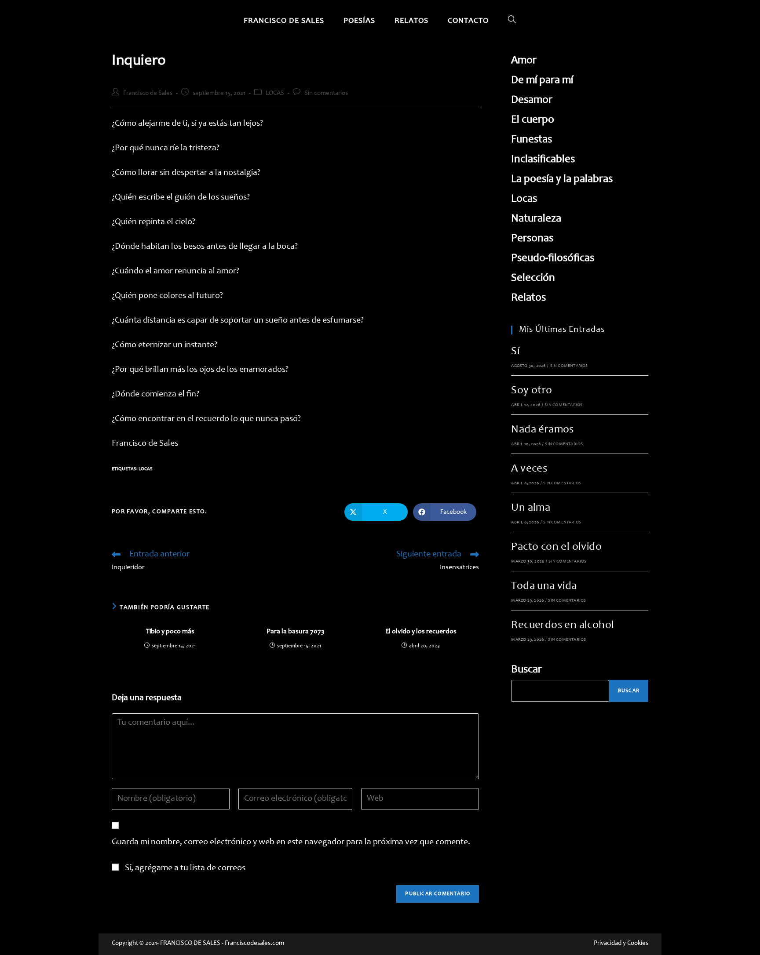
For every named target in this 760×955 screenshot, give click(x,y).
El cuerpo (532, 120)
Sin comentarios (326, 93)
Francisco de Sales (147, 93)
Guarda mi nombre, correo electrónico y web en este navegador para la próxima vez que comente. (291, 842)
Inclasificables (543, 159)
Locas (146, 469)
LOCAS (275, 93)
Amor (524, 60)
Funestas (531, 139)
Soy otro (531, 390)
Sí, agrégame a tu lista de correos (184, 868)
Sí (515, 351)
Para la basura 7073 (296, 631)
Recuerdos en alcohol (562, 625)
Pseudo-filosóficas (552, 258)
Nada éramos (542, 430)
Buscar (526, 670)
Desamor (531, 100)
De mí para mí (542, 80)
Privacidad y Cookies (621, 943)
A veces (529, 469)
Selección (533, 278)
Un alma (530, 508)
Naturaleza (536, 219)
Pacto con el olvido (556, 547)
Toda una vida (544, 586)
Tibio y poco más (170, 631)
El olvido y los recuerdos (421, 631)
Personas (532, 238)
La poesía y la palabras (562, 179)
